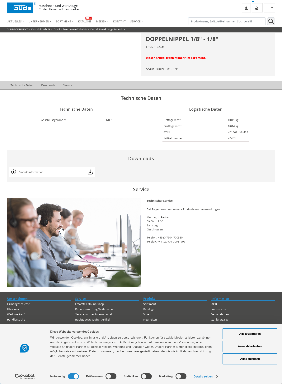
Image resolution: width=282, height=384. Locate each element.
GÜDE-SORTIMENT (17, 29)
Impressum (218, 309)
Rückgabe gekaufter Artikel (92, 319)
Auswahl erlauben (250, 346)
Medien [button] (101, 21)
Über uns (13, 309)
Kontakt (119, 21)
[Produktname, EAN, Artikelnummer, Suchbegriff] (271, 21)
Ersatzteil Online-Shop (89, 304)
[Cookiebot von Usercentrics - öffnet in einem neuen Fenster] (25, 376)
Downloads (48, 85)
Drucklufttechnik (40, 29)
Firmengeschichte (18, 304)
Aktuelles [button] (14, 21)
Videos (147, 314)
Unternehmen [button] (39, 21)
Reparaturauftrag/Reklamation (95, 309)
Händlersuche (16, 319)
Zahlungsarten (220, 319)
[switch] (111, 376)
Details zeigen (203, 376)
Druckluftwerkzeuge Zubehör (70, 29)
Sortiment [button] (63, 21)
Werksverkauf (16, 314)
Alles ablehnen (250, 358)
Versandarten (220, 314)
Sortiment (149, 304)
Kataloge (85, 21)
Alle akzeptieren (250, 333)
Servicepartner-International (93, 314)
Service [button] (135, 21)
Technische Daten (22, 85)
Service (67, 85)
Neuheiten (150, 319)
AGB (214, 304)
